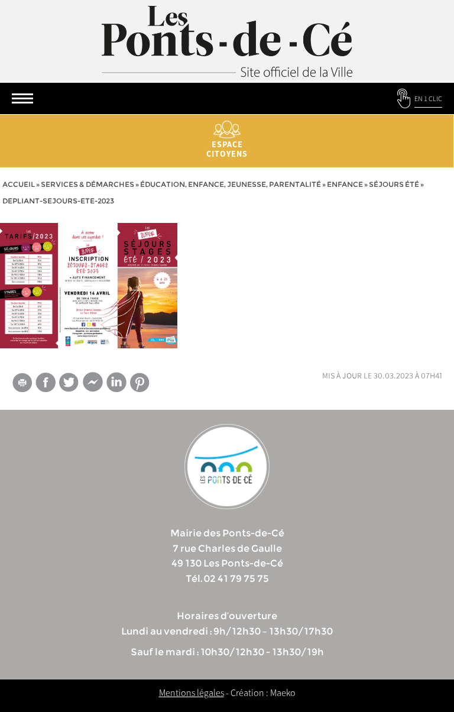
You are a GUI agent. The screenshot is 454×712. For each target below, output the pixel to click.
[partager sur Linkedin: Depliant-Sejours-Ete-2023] (116, 382)
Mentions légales (191, 692)
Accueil (18, 184)
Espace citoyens (227, 149)
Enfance (345, 184)
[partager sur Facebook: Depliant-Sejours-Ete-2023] (45, 382)
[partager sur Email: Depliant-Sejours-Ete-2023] (22, 384)
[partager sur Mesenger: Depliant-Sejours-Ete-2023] (93, 384)
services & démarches (87, 184)
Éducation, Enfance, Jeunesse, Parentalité (230, 184)
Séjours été (394, 184)
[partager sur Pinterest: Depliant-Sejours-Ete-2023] (140, 382)
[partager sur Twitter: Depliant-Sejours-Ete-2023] (69, 382)
